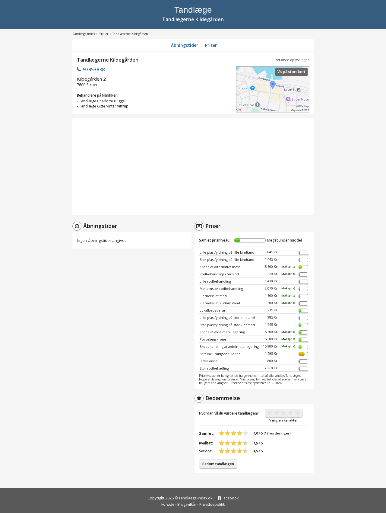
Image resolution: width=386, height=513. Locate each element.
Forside (167, 504)
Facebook (230, 498)
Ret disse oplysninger (292, 59)
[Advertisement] (193, 166)
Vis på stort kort (291, 71)
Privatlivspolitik (212, 504)
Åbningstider (184, 45)
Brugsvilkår (186, 504)
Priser (211, 45)
